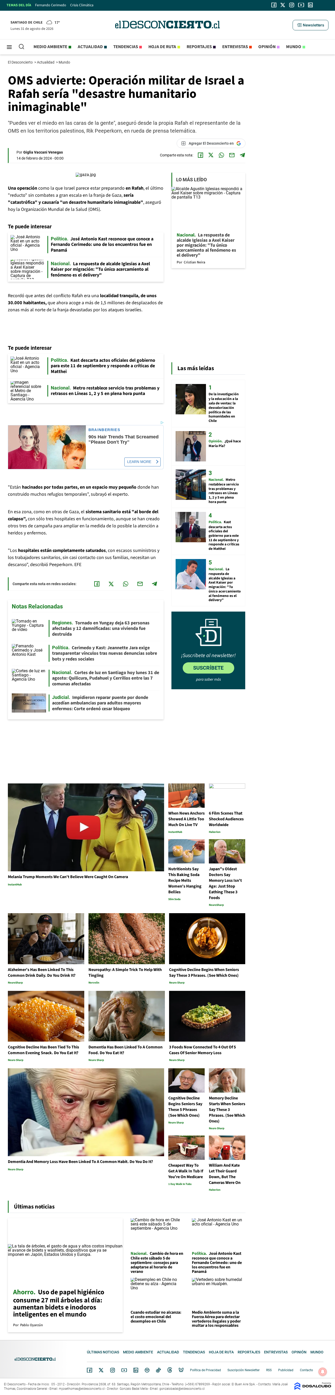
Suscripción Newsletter (243, 1370)
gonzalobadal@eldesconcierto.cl (182, 1389)
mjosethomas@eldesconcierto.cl (82, 1389)
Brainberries (104, 430)
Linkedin (135, 1370)
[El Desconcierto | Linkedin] (310, 5)
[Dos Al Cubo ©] (312, 1388)
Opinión (267, 47)
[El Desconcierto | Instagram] (291, 5)
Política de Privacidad (205, 1370)
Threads (170, 1370)
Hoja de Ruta (162, 47)
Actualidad (90, 47)
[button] (310, 25)
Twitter (101, 1370)
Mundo (293, 47)
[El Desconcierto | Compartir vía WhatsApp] (221, 155)
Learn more (139, 462)
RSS (269, 1370)
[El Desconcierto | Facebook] (273, 5)
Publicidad (285, 1370)
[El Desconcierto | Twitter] (283, 5)
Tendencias (125, 47)
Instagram (112, 1370)
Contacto (306, 1370)
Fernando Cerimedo (50, 5)
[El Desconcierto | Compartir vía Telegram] (242, 155)
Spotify (147, 1370)
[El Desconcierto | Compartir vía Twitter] (211, 155)
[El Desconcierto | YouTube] (301, 5)
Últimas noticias (103, 1352)
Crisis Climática (81, 5)
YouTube (124, 1370)
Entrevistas (235, 47)
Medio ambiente (50, 47)
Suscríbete (208, 668)
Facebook (89, 1370)
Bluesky (181, 1370)
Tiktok (158, 1370)
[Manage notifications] (323, 1372)
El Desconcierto (21, 62)
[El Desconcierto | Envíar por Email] (232, 155)
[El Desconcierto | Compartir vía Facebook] (200, 155)
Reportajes (199, 47)
